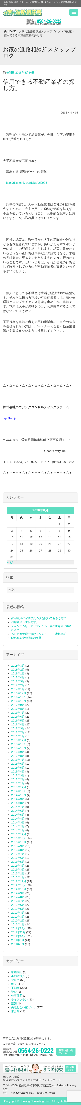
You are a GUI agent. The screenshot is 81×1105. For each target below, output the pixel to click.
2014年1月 (18, 830)
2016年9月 (18, 704)
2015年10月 (18, 748)
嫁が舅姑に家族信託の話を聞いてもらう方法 (38, 618)
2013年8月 (18, 849)
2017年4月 (18, 677)
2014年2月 (18, 826)
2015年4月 (18, 771)
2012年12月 (18, 881)
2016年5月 (18, 720)
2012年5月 (18, 908)
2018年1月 (18, 673)
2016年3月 (18, 728)
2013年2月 (18, 873)
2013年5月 (18, 861)
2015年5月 (18, 767)
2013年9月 (18, 846)
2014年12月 (18, 787)
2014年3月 (18, 822)
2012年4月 (18, 912)
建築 (14, 1003)
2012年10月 (18, 889)
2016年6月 (18, 716)
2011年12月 (18, 928)
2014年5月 (18, 814)
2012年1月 (18, 924)
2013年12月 (18, 834)
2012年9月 (18, 893)
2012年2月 (18, 920)
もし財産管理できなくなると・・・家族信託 (38, 633)
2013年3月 (18, 869)
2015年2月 (18, 779)
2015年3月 (18, 775)
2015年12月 (18, 740)
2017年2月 (18, 685)
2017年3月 (18, 681)
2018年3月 (18, 665)
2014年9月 (18, 799)
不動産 (68, 31)
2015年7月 (18, 759)
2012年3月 (18, 916)
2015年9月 (18, 751)
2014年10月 (18, 795)
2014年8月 (18, 802)
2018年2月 (18, 669)
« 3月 (10, 562)
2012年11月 (18, 885)
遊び (14, 991)
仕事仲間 (16, 995)
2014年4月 (18, 818)
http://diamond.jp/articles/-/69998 (26, 182)
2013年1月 (18, 877)
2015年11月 (18, 744)
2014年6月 (18, 810)
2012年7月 (18, 900)
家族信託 (16, 972)
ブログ (15, 979)
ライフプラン (19, 999)
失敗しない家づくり (23, 1007)
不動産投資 (18, 976)
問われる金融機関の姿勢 (26, 637)
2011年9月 (17, 940)
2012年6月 (18, 904)
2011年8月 (17, 944)
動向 (14, 983)
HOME (12, 31)
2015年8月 (18, 755)
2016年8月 (18, 708)
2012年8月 (18, 897)
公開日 (20, 72)
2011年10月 (18, 936)
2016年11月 (18, 697)
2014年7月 (18, 806)
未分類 (15, 1011)
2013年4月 (18, 865)
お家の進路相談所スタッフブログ (39, 31)
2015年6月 (18, 763)
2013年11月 (18, 838)
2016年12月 (18, 693)
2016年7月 (18, 712)
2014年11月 (18, 791)
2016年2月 (18, 732)
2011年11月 (18, 932)
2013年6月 (18, 857)
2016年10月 (18, 700)
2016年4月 (18, 724)
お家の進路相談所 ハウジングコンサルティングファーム (22, 12)
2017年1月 (18, 689)
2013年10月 (18, 842)
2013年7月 (18, 853)
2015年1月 (18, 783)
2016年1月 (18, 736)
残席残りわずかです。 (25, 622)
